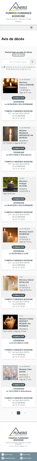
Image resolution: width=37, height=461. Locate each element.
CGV (26, 446)
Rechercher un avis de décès (18, 52)
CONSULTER (18, 98)
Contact (11, 446)
